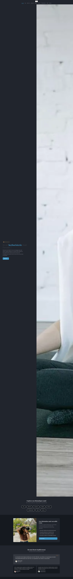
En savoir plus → (42, 538)
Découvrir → (6, 258)
